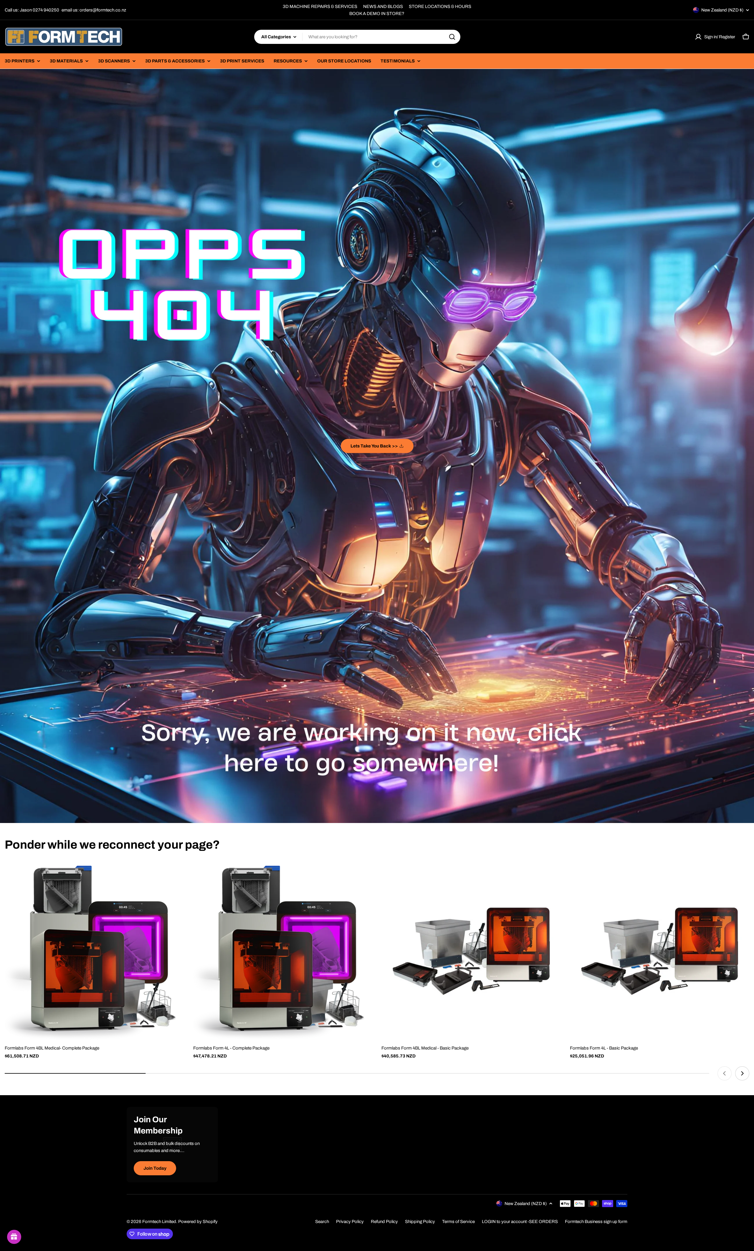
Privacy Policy (350, 1221)
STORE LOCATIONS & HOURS (440, 6)
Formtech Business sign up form (596, 1221)
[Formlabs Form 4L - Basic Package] (660, 951)
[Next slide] (742, 1073)
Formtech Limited (159, 1221)
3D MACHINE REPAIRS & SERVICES (320, 6)
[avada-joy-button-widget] (14, 1237)
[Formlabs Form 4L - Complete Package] (283, 951)
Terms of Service (458, 1221)
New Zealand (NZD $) (722, 10)
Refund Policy (384, 1221)
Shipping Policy (420, 1221)
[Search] (452, 36)
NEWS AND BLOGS (383, 6)
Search (322, 1221)
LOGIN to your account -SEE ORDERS (520, 1221)
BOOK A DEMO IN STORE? (376, 13)
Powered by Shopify (198, 1221)
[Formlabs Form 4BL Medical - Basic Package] (471, 951)
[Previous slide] (724, 1073)
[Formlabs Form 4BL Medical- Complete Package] (94, 951)
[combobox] (357, 37)
